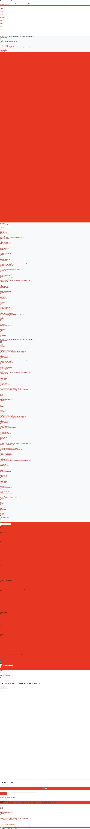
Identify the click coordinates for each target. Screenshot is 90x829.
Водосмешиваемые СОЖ (5, 76)
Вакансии (2, 104)
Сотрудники (2, 105)
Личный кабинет (3, 657)
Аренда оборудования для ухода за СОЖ (8, 98)
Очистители (2, 177)
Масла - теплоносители (4, 133)
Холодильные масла (4, 144)
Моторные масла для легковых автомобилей (9, 155)
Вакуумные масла (3, 62)
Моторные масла (3, 66)
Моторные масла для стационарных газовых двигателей (11, 156)
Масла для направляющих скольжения (8, 134)
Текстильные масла (4, 139)
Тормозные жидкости (4, 196)
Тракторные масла (4, 90)
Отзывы (1, 218)
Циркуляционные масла (5, 147)
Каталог (1, 117)
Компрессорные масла (4, 132)
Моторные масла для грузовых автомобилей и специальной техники (14, 154)
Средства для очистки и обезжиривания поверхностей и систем (13, 58)
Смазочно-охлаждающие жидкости (7, 74)
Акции (1, 215)
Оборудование (3, 71)
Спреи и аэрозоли (3, 84)
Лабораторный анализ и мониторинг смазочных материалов (12, 95)
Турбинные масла (3, 142)
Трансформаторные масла (5, 141)
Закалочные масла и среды (5, 65)
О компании (2, 804)
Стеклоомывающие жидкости (6, 195)
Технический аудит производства (6, 94)
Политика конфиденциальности (6, 106)
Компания (2, 206)
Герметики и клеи (3, 55)
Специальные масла (4, 80)
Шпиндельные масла (4, 148)
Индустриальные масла (5, 61)
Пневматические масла (4, 136)
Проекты (1, 103)
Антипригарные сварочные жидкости (7, 57)
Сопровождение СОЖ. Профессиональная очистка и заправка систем (14, 96)
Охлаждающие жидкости (5, 89)
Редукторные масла (4, 137)
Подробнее (7, 4)
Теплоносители (3, 87)
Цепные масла (3, 145)
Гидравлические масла (4, 63)
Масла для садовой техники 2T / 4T (7, 68)
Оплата (1, 219)
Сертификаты (3, 107)
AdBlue (1, 88)
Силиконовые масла (4, 181)
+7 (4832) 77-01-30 (4, 655)
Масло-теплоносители (4, 175)
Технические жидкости (4, 85)
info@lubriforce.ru (3, 37)
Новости (1, 100)
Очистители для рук (4, 72)
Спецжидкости (3, 193)
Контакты (2, 221)
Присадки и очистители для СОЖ (6, 78)
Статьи (1, 101)
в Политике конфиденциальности (29, 3)
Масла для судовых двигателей (6, 69)
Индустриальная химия (4, 56)
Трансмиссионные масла (5, 92)
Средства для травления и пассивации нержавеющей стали (12, 60)
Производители (3, 217)
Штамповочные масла (4, 186)
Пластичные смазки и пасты (5, 73)
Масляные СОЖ (3, 77)
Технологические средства (5, 166)
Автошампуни (3, 54)
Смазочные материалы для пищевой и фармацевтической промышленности (15, 79)
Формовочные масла (4, 143)
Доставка (2, 220)
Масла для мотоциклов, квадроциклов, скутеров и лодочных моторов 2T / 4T (15, 67)
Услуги (1, 199)
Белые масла (2, 82)
